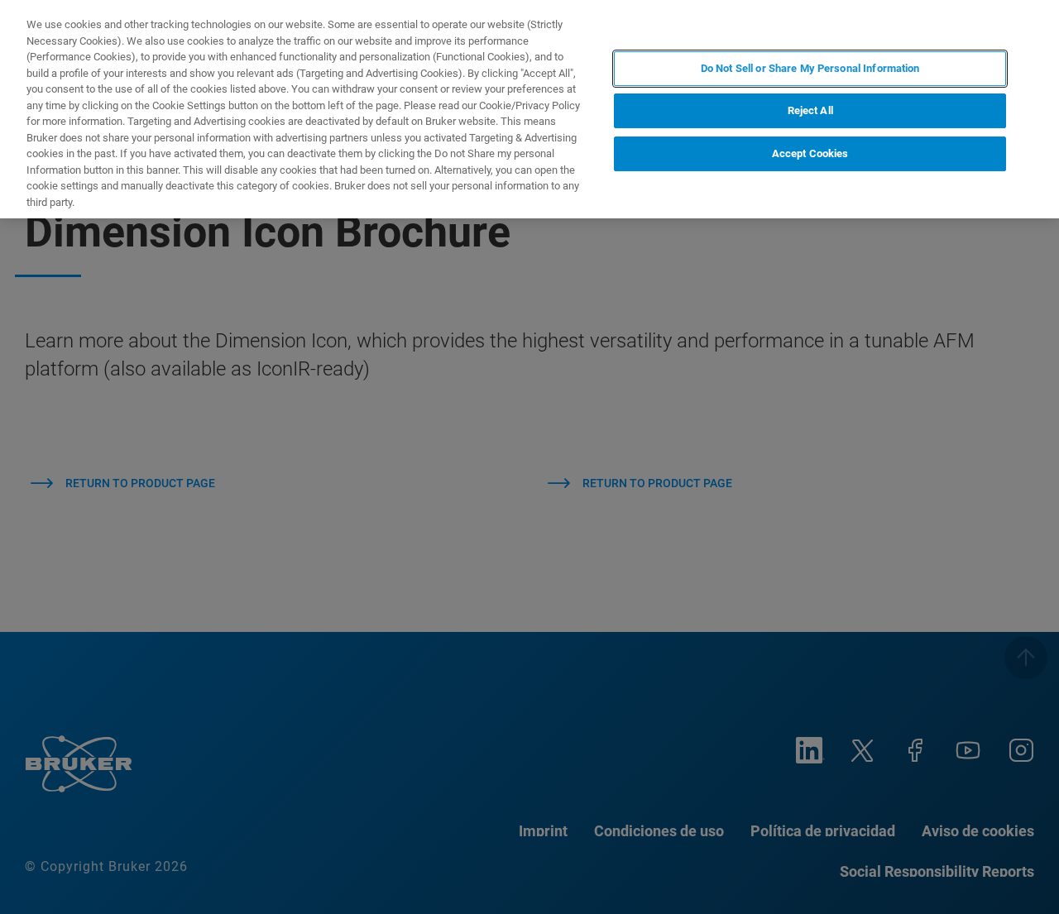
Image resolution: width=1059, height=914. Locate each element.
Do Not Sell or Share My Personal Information (810, 68)
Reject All (810, 111)
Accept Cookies (810, 153)
